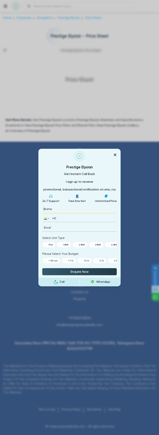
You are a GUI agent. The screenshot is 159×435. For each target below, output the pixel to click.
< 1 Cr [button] (71, 260)
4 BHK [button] (114, 244)
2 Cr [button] (101, 260)
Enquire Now (79, 272)
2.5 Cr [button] (117, 260)
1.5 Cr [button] (86, 260)
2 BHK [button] (82, 244)
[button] (46, 218)
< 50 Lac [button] (53, 260)
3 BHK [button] (98, 244)
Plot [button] (51, 244)
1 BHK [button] (66, 244)
